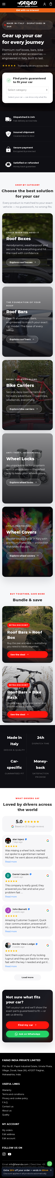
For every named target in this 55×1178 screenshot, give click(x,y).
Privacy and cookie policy (15, 1098)
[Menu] (3, 4)
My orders (7, 1130)
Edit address (8, 1134)
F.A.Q (5, 1102)
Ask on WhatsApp (29, 1034)
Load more (27, 977)
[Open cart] (51, 4)
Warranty (6, 1090)
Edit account (8, 1138)
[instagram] (4, 1154)
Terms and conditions (13, 1094)
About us (6, 1110)
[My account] (44, 4)
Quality (5, 1114)
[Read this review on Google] (48, 841)
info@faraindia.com (18, 1164)
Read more (11, 861)
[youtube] (9, 1154)
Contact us (7, 1106)
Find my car (25, 1025)
